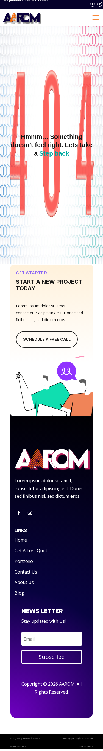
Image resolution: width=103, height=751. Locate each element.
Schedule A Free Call (47, 339)
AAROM (27, 738)
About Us (24, 582)
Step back (54, 153)
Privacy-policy (70, 738)
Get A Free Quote (32, 551)
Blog (19, 593)
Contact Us (26, 572)
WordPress (19, 746)
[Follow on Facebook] (92, 4)
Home (21, 540)
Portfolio (24, 561)
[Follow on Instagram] (99, 4)
